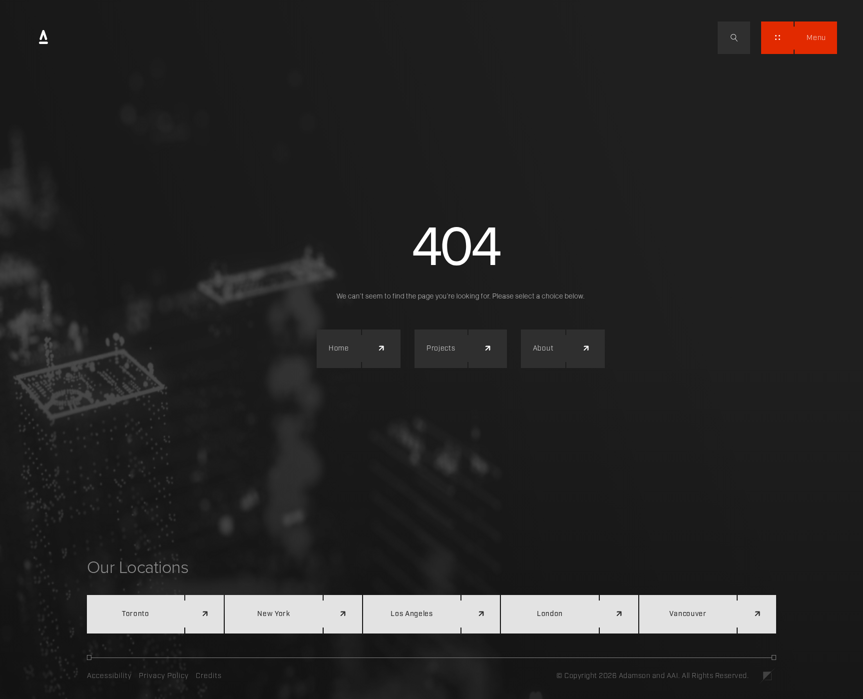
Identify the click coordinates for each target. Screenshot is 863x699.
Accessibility (109, 676)
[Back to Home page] (43, 38)
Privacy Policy (164, 676)
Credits (209, 676)
